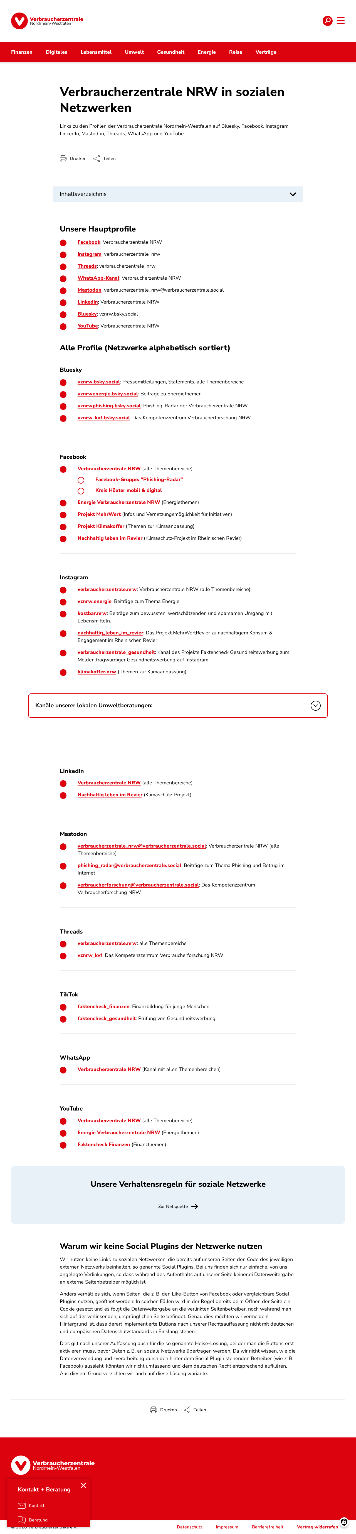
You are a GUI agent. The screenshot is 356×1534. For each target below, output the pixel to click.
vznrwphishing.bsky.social (109, 405)
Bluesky (87, 314)
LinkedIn (88, 302)
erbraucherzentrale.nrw (108, 589)
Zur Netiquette (173, 1206)
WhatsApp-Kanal (98, 278)
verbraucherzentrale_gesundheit (116, 652)
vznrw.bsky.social (99, 381)
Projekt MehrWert (99, 514)
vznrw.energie (95, 601)
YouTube (88, 325)
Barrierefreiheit (267, 1527)
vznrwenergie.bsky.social (108, 393)
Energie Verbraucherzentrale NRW (119, 502)
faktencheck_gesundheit (107, 1018)
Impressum (227, 1527)
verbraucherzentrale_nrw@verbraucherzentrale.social (142, 846)
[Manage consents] (344, 1522)
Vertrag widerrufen (317, 1527)
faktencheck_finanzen (104, 1006)
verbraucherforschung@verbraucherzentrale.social (138, 885)
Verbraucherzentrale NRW (109, 468)
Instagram (90, 254)
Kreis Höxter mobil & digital (128, 490)
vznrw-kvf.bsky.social (104, 417)
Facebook (89, 242)
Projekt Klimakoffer (101, 526)
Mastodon (90, 290)
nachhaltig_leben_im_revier (110, 632)
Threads (87, 266)
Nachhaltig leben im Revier (110, 538)
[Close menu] (83, 1485)
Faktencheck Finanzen (104, 1144)
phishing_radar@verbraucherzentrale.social (129, 865)
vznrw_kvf (90, 955)
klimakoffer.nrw (97, 671)
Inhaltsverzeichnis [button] (83, 194)
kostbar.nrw (92, 613)
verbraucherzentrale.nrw (107, 943)
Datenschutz (189, 1527)
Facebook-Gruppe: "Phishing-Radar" (139, 479)
